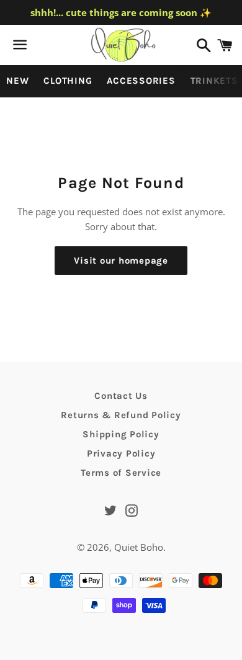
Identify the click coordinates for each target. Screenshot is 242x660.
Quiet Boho (138, 547)
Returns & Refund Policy (121, 415)
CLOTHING (67, 80)
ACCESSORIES (141, 80)
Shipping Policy (121, 434)
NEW (17, 80)
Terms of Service (121, 472)
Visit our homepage (121, 260)
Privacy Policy (121, 453)
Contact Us (121, 395)
